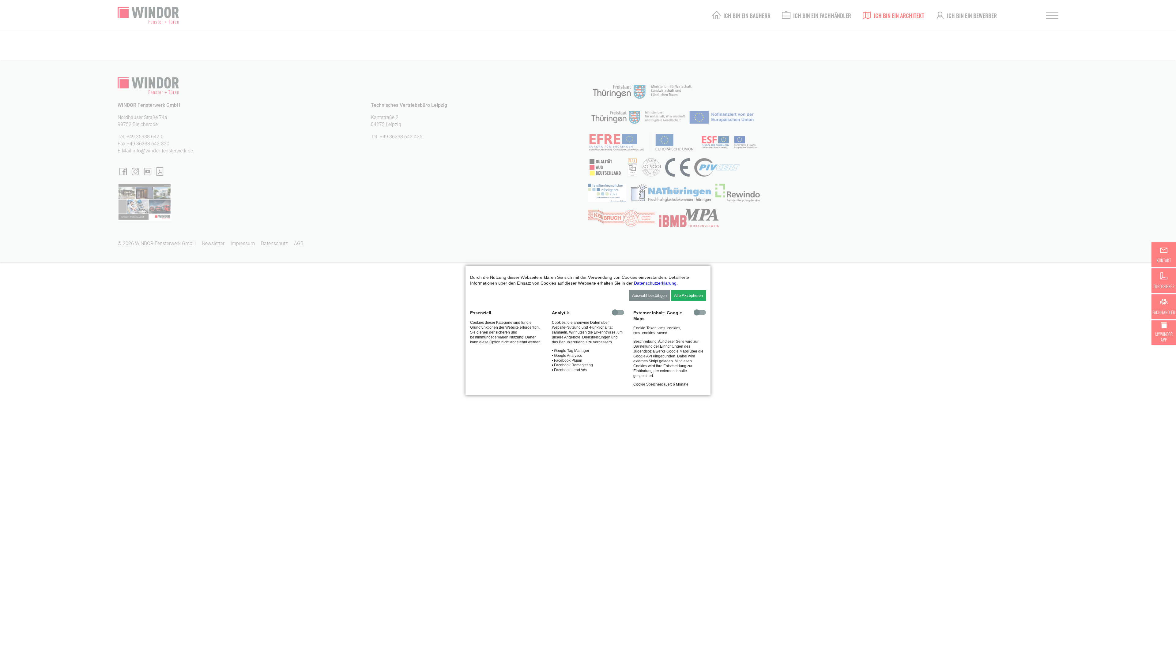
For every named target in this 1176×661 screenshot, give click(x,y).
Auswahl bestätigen (649, 295)
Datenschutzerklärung (655, 283)
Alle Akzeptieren (688, 295)
